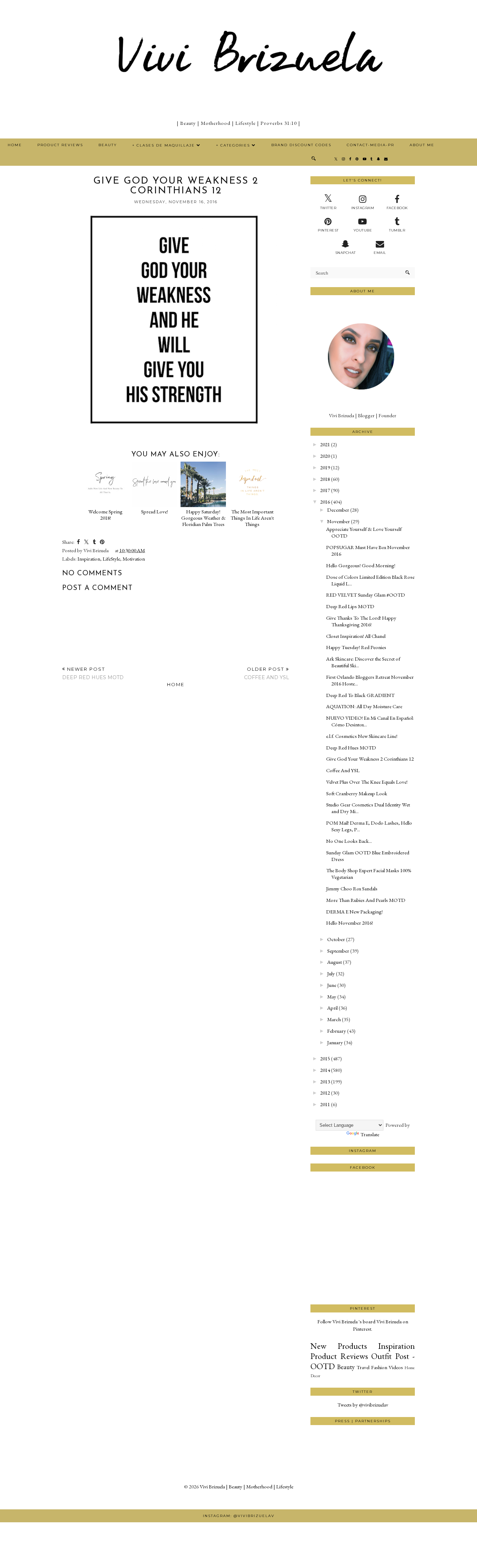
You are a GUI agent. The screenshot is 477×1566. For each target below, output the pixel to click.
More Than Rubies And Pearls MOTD (365, 900)
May (331, 996)
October (336, 939)
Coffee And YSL (343, 770)
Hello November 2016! (349, 922)
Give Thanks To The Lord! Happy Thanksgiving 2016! (361, 621)
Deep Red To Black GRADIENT (360, 695)
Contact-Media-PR (370, 145)
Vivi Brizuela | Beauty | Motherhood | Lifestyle (246, 1486)
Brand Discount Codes (301, 145)
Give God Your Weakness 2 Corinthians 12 (370, 758)
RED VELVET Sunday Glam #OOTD (365, 594)
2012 (325, 1092)
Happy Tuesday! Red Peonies (356, 647)
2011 (325, 1104)
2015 (325, 1058)
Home (15, 145)
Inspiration (89, 558)
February (336, 1030)
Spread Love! (154, 511)
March (334, 1019)
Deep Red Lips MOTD (350, 606)
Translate (369, 1134)
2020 (325, 456)
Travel (363, 1367)
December (338, 509)
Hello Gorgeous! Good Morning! (360, 565)
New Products (338, 1345)
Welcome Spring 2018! (105, 514)
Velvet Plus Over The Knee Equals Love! (367, 781)
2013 (325, 1081)
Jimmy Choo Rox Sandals (351, 888)
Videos (396, 1367)
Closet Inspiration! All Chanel (356, 636)
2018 (325, 479)
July (331, 973)
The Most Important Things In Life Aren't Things (252, 517)
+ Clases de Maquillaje (163, 145)
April (332, 1007)
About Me (422, 145)
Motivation (134, 558)
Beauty (107, 145)
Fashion (379, 1367)
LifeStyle (111, 558)
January (335, 1042)
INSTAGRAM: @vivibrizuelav (238, 1516)
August (334, 962)
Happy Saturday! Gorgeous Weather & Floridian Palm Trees (203, 517)
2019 (325, 467)
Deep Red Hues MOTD (351, 747)
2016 (325, 501)
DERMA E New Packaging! (354, 911)
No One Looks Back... (349, 841)
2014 (325, 1070)
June (331, 985)
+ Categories (233, 145)
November (338, 521)
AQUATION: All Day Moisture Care (364, 706)
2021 (325, 444)
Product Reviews (60, 145)
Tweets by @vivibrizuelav (362, 1404)
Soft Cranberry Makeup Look (356, 793)
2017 (325, 490)
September (338, 950)
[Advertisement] (363, 1278)
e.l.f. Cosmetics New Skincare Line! (361, 736)
